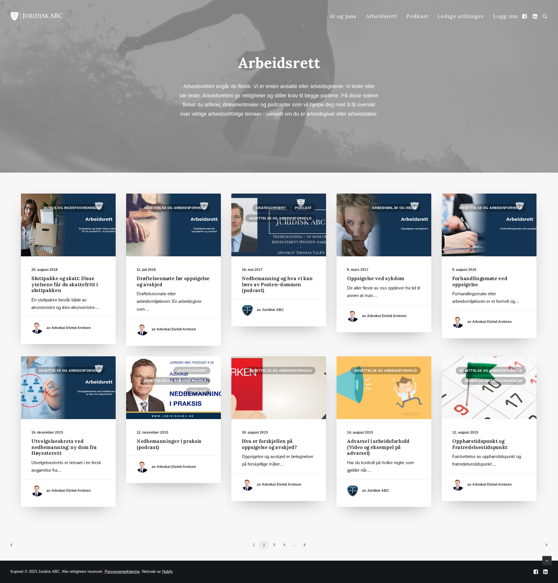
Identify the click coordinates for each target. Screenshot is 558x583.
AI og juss (343, 16)
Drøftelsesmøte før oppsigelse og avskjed (173, 281)
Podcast (303, 208)
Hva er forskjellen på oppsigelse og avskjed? (269, 444)
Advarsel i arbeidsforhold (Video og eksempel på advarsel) (378, 447)
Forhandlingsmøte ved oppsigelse (479, 281)
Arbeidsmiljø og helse (394, 208)
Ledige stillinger (460, 16)
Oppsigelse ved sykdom (375, 278)
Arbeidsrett (381, 16)
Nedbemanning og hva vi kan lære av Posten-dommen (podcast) (277, 284)
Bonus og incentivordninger (72, 208)
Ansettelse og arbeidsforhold (175, 208)
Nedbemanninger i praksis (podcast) (169, 444)
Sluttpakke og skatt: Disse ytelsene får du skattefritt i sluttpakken (64, 284)
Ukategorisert (271, 208)
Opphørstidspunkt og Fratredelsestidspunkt (479, 444)
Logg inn (505, 16)
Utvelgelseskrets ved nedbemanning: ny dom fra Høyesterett (64, 447)
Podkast (417, 16)
